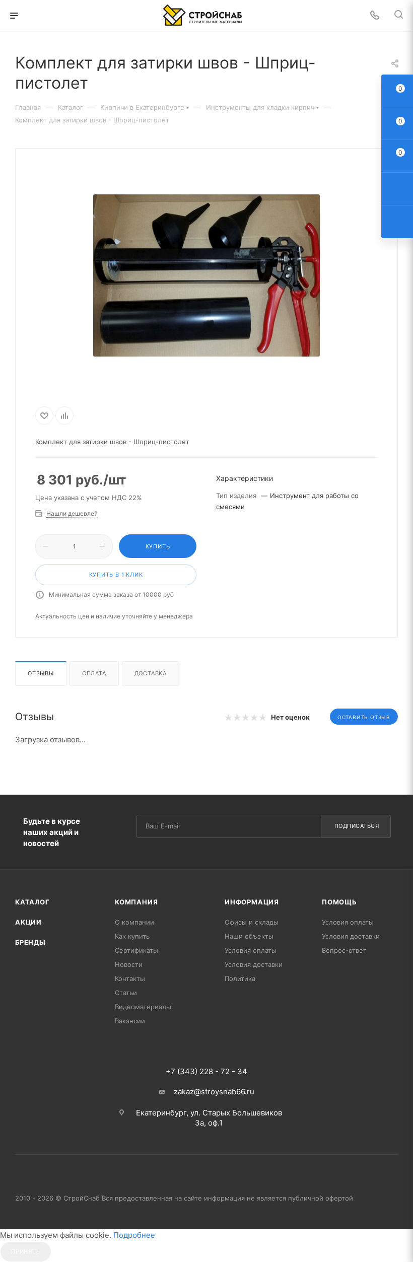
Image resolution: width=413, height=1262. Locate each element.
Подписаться (356, 825)
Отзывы (41, 673)
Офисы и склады (252, 922)
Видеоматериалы (143, 1007)
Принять (25, 1251)
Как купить (132, 936)
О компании (134, 922)
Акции (28, 922)
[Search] (398, 16)
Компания (136, 902)
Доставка (150, 673)
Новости (129, 964)
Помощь (339, 902)
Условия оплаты (251, 950)
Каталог (32, 902)
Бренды (30, 942)
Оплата (94, 673)
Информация (252, 902)
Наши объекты (249, 936)
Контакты (130, 978)
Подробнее (134, 1235)
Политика (240, 978)
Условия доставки (254, 964)
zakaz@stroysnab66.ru (214, 1091)
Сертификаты (136, 950)
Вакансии (130, 1021)
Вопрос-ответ (344, 950)
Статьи (126, 993)
